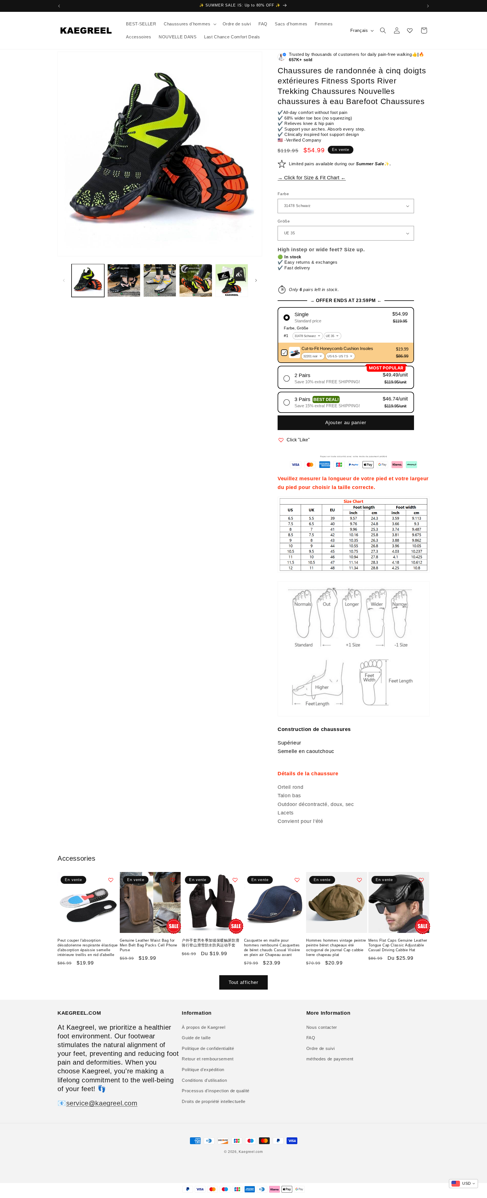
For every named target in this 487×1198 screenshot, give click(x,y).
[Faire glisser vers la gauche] (63, 280)
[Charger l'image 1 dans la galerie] (88, 280)
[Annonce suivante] (428, 6)
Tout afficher (243, 982)
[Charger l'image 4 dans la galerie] (195, 280)
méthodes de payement (329, 1058)
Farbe (283, 193)
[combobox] (463, 1183)
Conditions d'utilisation (204, 1080)
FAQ (310, 1037)
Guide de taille (196, 1037)
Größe (284, 221)
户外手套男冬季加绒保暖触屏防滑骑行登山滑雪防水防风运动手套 (210, 942)
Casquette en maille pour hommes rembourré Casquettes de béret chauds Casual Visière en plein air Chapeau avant (272, 947)
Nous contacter (321, 1027)
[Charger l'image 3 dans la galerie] (159, 280)
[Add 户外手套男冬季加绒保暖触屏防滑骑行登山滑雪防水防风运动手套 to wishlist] (235, 880)
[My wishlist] (410, 30)
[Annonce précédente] (59, 6)
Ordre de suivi (320, 1048)
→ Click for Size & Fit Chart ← (312, 177)
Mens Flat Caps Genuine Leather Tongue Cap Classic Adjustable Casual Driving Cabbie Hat (397, 945)
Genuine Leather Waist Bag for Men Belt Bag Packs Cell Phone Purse (148, 945)
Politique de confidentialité (208, 1048)
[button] (189, 23)
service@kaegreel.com (102, 1103)
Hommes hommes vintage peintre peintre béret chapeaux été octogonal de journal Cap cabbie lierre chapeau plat (336, 947)
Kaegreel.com (251, 1152)
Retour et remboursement (207, 1058)
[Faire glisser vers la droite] (256, 280)
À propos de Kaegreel (203, 1027)
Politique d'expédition (203, 1069)
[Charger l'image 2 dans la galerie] (123, 280)
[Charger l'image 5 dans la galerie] (231, 280)
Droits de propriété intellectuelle (213, 1101)
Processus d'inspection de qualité (215, 1090)
